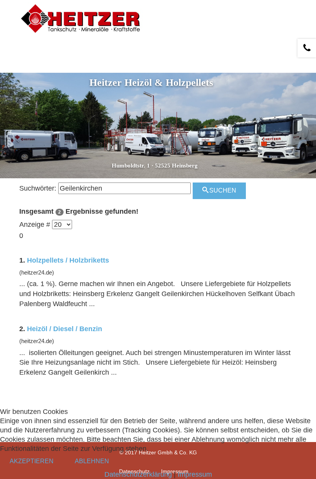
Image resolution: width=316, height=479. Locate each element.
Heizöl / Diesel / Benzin (64, 329)
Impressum (195, 474)
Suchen (222, 190)
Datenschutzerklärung (138, 474)
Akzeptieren (32, 461)
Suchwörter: (37, 188)
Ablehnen (92, 461)
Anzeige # (34, 224)
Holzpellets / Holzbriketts (68, 260)
